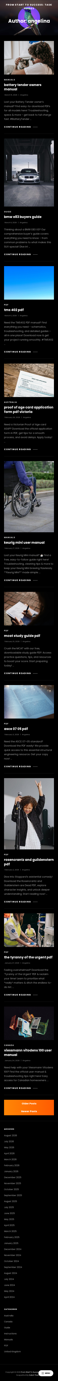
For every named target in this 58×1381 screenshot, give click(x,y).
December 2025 (12, 1177)
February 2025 (11, 1237)
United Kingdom (12, 1351)
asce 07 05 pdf (16, 729)
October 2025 (11, 1189)
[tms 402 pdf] (29, 283)
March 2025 (10, 1231)
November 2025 (12, 1183)
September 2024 (13, 1267)
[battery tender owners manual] (29, 58)
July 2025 (9, 1207)
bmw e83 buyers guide (23, 217)
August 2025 (10, 1201)
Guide (7, 211)
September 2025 (13, 1195)
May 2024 (9, 1291)
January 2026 (11, 1171)
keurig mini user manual (24, 542)
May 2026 (9, 1147)
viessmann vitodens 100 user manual (28, 1052)
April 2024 (9, 1297)
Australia (10, 402)
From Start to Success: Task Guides (36, 1372)
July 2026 (9, 1141)
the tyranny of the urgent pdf (28, 957)
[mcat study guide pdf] (29, 608)
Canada (9, 1045)
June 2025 (9, 1213)
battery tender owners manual (22, 87)
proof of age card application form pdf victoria (28, 409)
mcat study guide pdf (22, 635)
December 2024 (12, 1249)
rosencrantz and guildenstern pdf (29, 861)
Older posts (29, 1103)
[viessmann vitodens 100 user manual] (29, 1023)
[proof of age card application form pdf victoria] (29, 380)
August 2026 (10, 1135)
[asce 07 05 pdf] (29, 702)
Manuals (9, 79)
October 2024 (11, 1261)
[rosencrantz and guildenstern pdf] (29, 813)
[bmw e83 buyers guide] (29, 173)
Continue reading (21, 127)
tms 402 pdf (14, 310)
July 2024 (9, 1279)
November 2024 (12, 1255)
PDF (6, 304)
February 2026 (11, 1165)
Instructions (10, 1333)
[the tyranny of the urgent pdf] (29, 930)
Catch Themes (35, 1375)
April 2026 (9, 1153)
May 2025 (9, 1219)
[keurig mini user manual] (29, 496)
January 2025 (11, 1243)
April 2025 (9, 1225)
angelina (24, 95)
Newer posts (29, 1111)
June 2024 (9, 1285)
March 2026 (10, 1159)
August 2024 (10, 1273)
